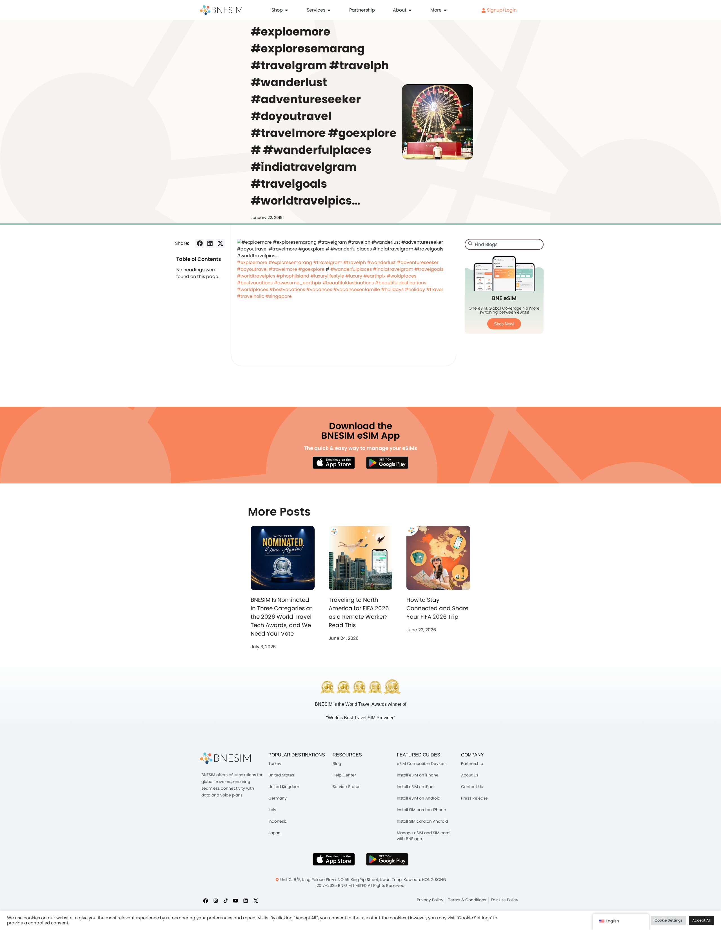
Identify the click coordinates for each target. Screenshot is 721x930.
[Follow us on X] (256, 900)
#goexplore (311, 269)
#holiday (415, 289)
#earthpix (374, 276)
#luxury (353, 276)
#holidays (392, 289)
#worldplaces (252, 289)
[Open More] (445, 10)
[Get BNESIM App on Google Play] (387, 859)
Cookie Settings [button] (669, 920)
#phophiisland (292, 276)
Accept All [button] (701, 920)
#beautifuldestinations (348, 282)
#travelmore (283, 269)
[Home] (221, 10)
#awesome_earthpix (297, 282)
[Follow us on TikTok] (225, 900)
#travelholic (250, 296)
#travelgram (327, 262)
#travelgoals (428, 269)
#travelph (354, 262)
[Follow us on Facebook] (205, 900)
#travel (434, 289)
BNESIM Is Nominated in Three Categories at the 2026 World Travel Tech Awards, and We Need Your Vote (281, 617)
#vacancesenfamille (356, 289)
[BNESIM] (225, 758)
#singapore (278, 296)
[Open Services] (329, 10)
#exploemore (252, 262)
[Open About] (410, 10)
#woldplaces (401, 276)
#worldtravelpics (256, 276)
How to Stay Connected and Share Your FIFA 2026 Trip (437, 608)
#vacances (319, 289)
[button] (199, 243)
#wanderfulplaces (351, 269)
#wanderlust (381, 262)
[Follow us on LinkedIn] (245, 900)
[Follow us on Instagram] (216, 900)
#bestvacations (255, 282)
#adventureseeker (418, 262)
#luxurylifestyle (327, 276)
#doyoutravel (252, 269)
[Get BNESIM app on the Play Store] (387, 462)
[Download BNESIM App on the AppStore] (334, 859)
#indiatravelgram (393, 269)
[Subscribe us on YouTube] (235, 900)
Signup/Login (501, 10)
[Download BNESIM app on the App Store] (334, 462)
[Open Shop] (286, 10)
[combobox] (504, 244)
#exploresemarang (290, 262)
